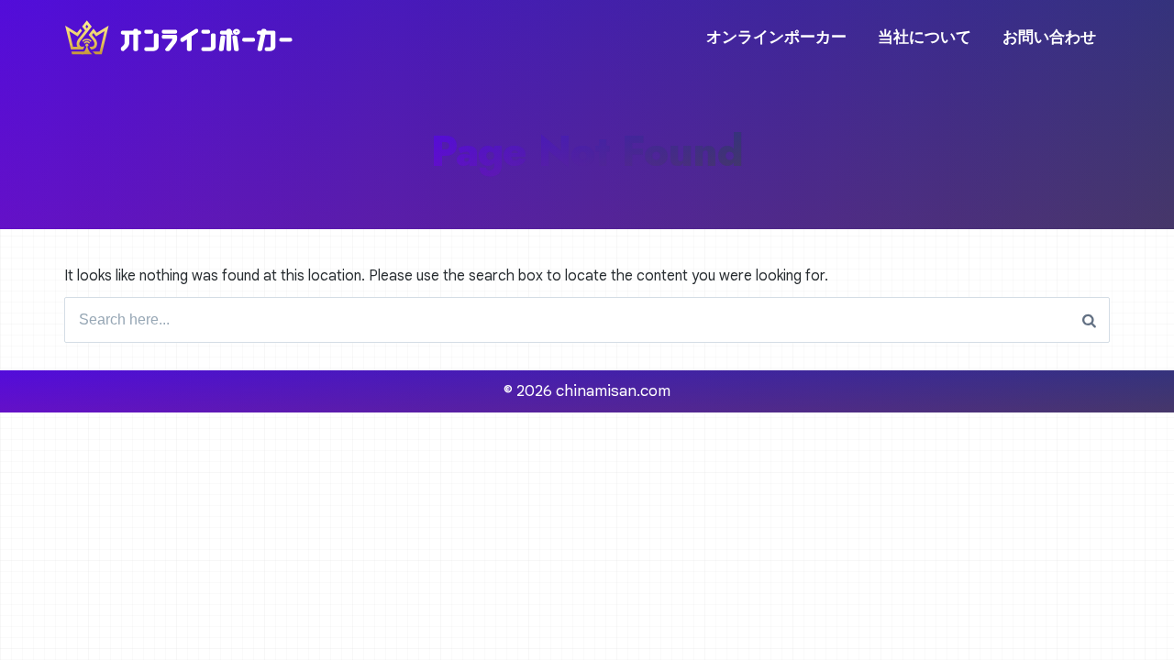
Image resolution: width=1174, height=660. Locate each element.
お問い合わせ (1049, 37)
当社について (924, 37)
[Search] (1089, 320)
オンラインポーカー (776, 37)
